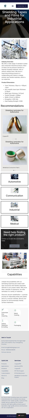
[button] (12, 6)
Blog (2, 378)
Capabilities (4, 371)
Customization (5, 373)
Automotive (14, 181)
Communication (14, 195)
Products (4, 364)
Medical (14, 223)
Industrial (14, 209)
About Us (4, 375)
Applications (5, 366)
